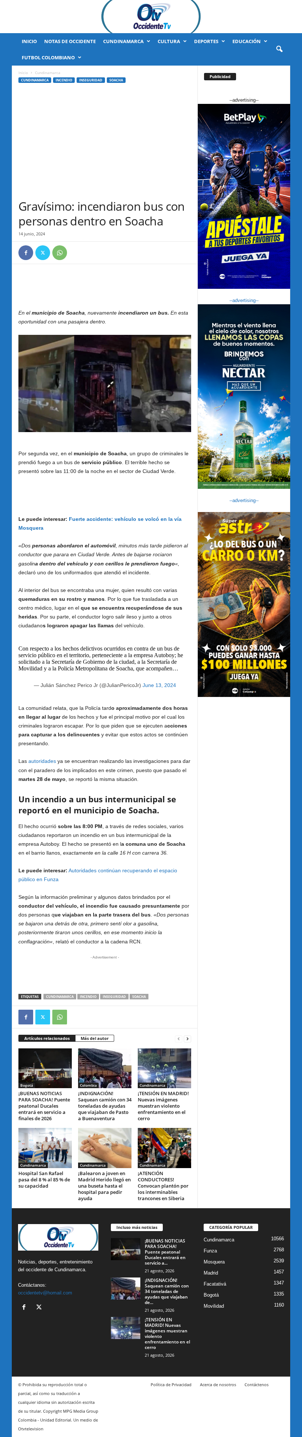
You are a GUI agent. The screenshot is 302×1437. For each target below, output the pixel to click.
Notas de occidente (70, 41)
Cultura (169, 41)
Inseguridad (90, 80)
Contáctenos (256, 1384)
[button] (279, 49)
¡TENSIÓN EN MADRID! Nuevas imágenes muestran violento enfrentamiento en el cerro (163, 1106)
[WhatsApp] (59, 252)
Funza (210, 1251)
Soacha (116, 80)
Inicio (29, 41)
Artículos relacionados (47, 1038)
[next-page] (187, 1038)
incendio (88, 996)
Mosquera (214, 1262)
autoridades (42, 761)
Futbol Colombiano (48, 57)
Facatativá (215, 1284)
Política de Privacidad (171, 1384)
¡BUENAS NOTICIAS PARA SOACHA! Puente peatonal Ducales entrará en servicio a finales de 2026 (44, 1106)
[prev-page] (178, 1038)
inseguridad (114, 996)
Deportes (206, 41)
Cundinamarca (123, 41)
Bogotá (26, 1085)
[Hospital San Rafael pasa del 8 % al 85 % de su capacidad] (45, 1148)
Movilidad (214, 1306)
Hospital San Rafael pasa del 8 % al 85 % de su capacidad (44, 1179)
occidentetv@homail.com (45, 1293)
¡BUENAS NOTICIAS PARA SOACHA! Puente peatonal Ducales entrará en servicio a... (165, 1252)
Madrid (211, 1273)
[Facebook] (25, 252)
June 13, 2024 (159, 685)
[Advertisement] (104, 143)
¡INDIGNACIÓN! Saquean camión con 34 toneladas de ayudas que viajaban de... (167, 1291)
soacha (139, 996)
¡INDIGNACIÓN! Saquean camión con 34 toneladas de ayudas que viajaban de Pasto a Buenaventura (104, 1106)
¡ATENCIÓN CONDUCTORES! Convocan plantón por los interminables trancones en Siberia (163, 1186)
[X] (42, 252)
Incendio (64, 80)
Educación (246, 41)
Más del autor (95, 1038)
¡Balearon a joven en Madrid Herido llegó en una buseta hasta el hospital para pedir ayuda (104, 1186)
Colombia (88, 1085)
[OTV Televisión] (151, 16)
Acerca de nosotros (218, 1384)
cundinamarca (60, 996)
